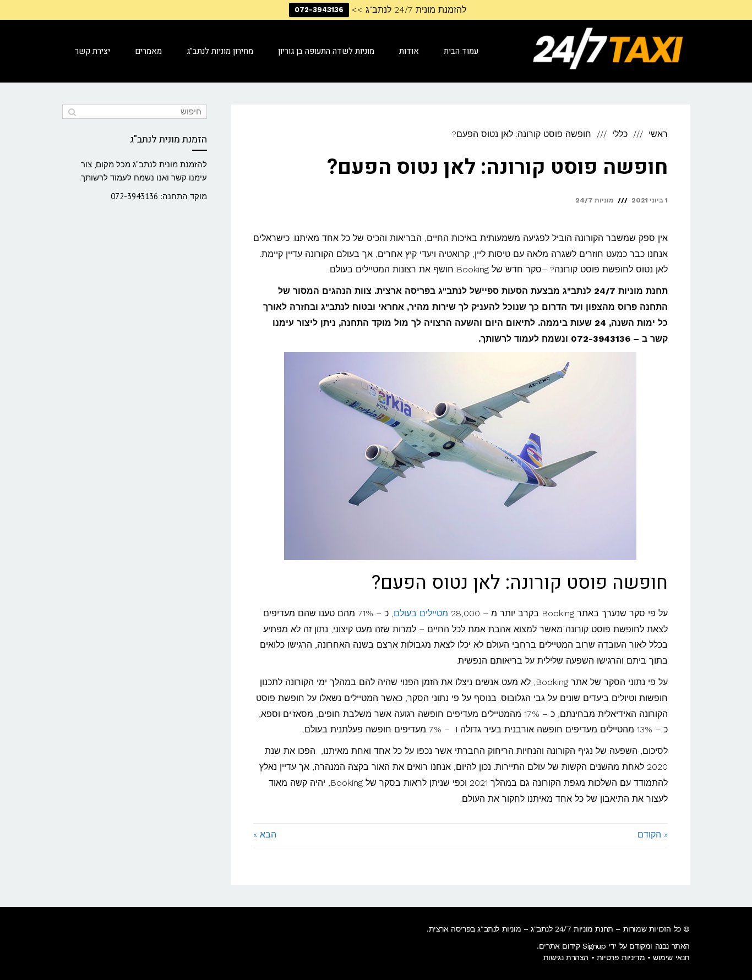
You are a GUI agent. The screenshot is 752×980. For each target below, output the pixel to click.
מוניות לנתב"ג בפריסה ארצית (475, 928)
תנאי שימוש (671, 957)
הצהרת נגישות (565, 957)
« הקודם (652, 834)
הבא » (264, 834)
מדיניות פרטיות (621, 957)
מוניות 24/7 (594, 200)
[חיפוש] (71, 112)
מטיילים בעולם (421, 613)
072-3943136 (319, 10)
